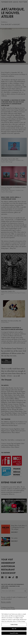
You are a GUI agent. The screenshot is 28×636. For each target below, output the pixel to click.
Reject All (14, 628)
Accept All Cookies (14, 633)
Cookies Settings (14, 624)
